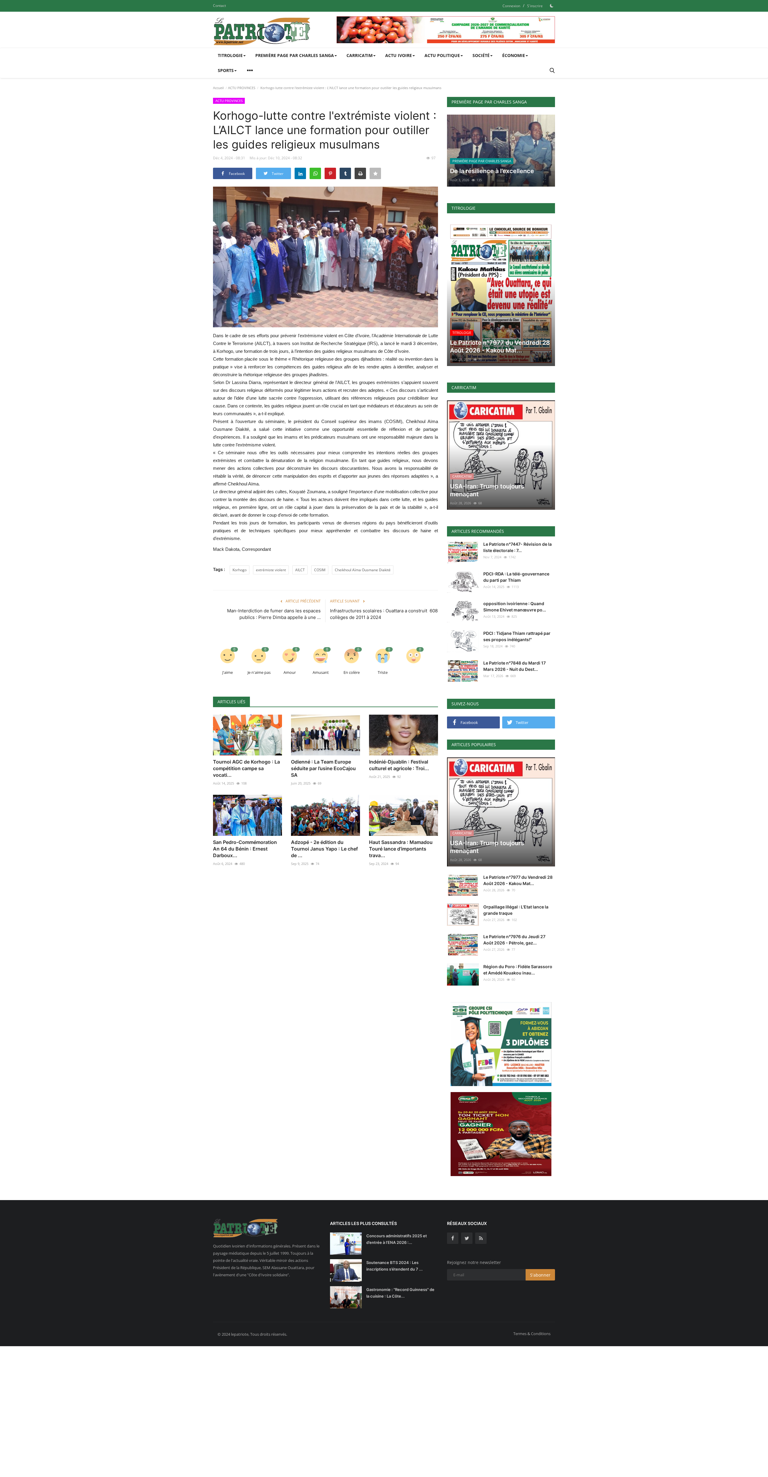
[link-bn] (446, 29)
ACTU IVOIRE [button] (398, 55)
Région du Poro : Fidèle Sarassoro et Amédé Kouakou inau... (517, 969)
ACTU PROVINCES (241, 88)
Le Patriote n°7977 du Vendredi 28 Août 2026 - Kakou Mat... (518, 880)
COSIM (320, 569)
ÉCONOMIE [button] (513, 55)
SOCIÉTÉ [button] (481, 55)
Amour (290, 672)
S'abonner (540, 1275)
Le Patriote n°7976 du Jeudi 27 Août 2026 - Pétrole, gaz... (514, 939)
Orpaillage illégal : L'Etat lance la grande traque (515, 910)
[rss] (481, 1238)
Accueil (218, 88)
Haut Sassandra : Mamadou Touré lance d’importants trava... (401, 848)
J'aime (227, 672)
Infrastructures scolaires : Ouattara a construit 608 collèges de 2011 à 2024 (384, 614)
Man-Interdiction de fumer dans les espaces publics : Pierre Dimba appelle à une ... (274, 614)
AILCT (300, 569)
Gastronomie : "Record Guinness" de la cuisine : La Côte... (400, 1292)
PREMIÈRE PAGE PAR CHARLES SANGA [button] (294, 55)
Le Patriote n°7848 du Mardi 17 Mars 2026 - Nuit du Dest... (514, 666)
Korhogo (239, 569)
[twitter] (466, 1238)
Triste (383, 672)
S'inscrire (535, 5)
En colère (352, 672)
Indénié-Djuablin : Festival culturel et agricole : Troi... (399, 765)
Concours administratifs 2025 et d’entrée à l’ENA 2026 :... (396, 1239)
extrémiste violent (271, 569)
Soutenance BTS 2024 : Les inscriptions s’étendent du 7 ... (394, 1265)
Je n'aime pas (259, 672)
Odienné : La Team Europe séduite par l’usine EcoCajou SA (323, 768)
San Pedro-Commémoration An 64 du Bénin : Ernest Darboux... (245, 848)
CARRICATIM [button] (359, 55)
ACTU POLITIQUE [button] (442, 55)
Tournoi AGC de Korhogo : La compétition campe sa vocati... (246, 768)
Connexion (511, 5)
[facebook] (452, 1238)
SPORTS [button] (226, 70)
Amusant (321, 672)
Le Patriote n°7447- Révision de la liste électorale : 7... (517, 547)
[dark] (551, 5)
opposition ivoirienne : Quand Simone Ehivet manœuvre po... (514, 606)
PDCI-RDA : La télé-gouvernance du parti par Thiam (516, 577)
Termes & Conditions (531, 1333)
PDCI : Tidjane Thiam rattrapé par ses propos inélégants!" (516, 636)
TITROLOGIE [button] (230, 55)
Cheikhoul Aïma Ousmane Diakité (363, 569)
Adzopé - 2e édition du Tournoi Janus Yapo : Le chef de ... (324, 848)
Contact (219, 5)
